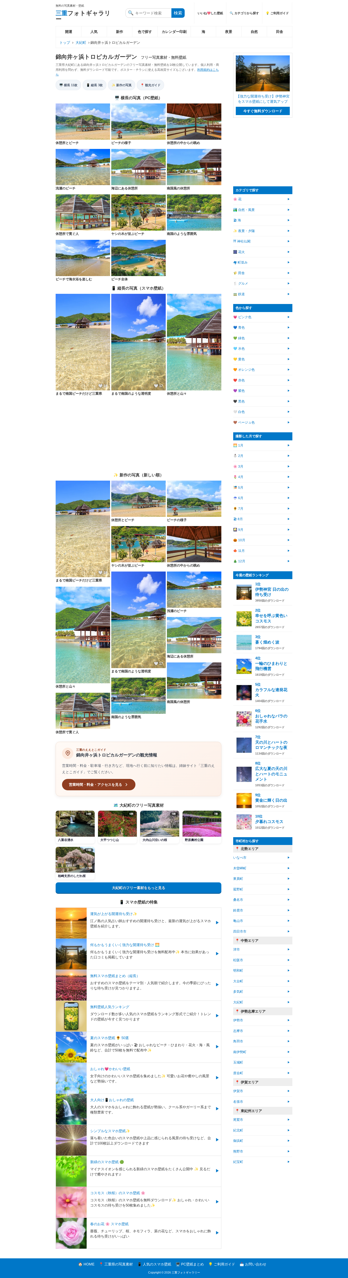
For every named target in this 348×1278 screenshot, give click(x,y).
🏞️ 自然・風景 (244, 210)
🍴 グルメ (240, 283)
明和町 (238, 970)
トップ (64, 42)
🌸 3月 (238, 466)
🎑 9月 (238, 530)
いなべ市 (239, 857)
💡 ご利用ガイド (277, 13)
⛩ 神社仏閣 (241, 241)
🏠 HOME (86, 1264)
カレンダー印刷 (174, 32)
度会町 (238, 1073)
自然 (254, 32)
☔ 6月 (238, 498)
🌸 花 (237, 199)
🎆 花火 (239, 252)
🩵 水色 (239, 348)
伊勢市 (238, 1020)
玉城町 (238, 1062)
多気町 (238, 991)
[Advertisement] (138, 434)
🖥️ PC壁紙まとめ (190, 1264)
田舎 (279, 32)
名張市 (238, 1102)
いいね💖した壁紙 (210, 13)
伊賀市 (238, 1091)
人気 (94, 32)
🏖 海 (237, 220)
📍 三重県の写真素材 (116, 1264)
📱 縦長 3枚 (94, 85)
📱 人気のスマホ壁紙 (154, 1264)
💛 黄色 (239, 359)
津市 (236, 949)
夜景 (228, 32)
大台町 (238, 981)
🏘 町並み (240, 262)
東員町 (238, 878)
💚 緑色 (239, 338)
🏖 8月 (238, 519)
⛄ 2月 (238, 456)
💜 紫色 (239, 391)
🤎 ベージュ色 (244, 422)
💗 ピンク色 (242, 317)
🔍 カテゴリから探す (244, 13)
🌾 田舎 (239, 273)
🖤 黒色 (239, 401)
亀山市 (238, 921)
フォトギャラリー (83, 16)
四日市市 (239, 931)
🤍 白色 (239, 412)
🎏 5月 (238, 487)
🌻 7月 (238, 508)
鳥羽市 (238, 1041)
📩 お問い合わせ (253, 1264)
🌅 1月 (238, 445)
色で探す (145, 32)
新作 (119, 32)
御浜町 (238, 1141)
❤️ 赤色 (239, 380)
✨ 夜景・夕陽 (244, 231)
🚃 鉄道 (239, 294)
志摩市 (238, 1031)
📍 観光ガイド (150, 85)
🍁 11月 (239, 551)
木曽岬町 (239, 868)
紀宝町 (238, 1162)
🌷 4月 (238, 477)
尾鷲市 (238, 1120)
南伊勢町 (239, 1052)
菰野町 (238, 889)
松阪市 (238, 960)
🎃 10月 (239, 540)
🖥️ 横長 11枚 (68, 85)
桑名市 (238, 900)
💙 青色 (239, 327)
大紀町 (81, 42)
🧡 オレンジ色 (244, 369)
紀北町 (238, 1130)
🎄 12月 (239, 561)
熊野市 (238, 1151)
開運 (68, 32)
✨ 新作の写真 (122, 85)
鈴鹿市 (238, 910)
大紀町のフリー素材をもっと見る (138, 888)
